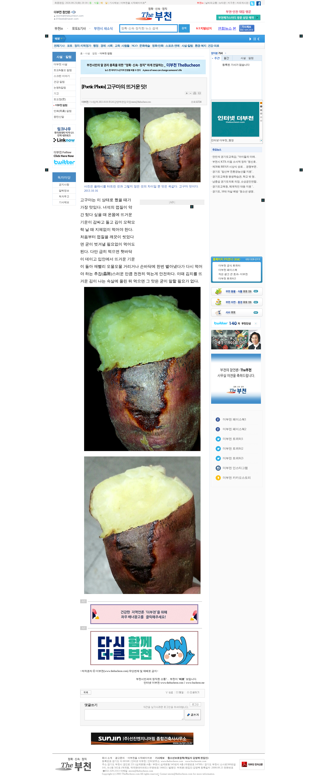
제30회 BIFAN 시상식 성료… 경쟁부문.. (235, 166)
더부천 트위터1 (233, 438)
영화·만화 (157, 45)
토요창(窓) (60, 99)
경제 (103, 45)
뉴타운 (222, 3)
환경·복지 (200, 45)
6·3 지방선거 (204, 28)
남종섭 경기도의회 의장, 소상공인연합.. (235, 181)
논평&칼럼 (60, 87)
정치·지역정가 (82, 45)
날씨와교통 (211, 3)
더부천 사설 (60, 64)
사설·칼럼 (187, 45)
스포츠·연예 (172, 45)
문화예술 (144, 45)
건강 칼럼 (59, 81)
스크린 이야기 (62, 76)
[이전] (258, 39)
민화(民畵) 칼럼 (63, 110)
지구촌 (231, 3)
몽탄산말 (59, 116)
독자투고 (64, 196)
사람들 (125, 45)
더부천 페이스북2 (234, 429)
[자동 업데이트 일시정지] (254, 39)
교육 (117, 45)
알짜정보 (64, 190)
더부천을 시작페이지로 (133, 3)
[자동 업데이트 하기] (250, 39)
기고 (56, 93)
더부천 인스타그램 (235, 468)
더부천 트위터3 (227, 278)
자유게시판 (242, 3)
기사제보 (114, 3)
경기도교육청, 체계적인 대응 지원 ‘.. (233, 186)
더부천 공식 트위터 (229, 265)
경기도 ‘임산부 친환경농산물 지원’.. (233, 171)
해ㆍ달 (104, 3)
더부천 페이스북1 (234, 419)
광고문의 (120, 758)
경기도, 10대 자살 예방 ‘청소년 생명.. (233, 191)
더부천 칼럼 (61, 105)
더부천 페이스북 (227, 269)
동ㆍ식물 (94, 3)
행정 (96, 45)
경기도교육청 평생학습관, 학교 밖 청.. (234, 176)
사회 (110, 45)
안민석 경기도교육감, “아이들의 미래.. (234, 156)
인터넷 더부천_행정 (222, 140)
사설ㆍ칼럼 (247, 58)
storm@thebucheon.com (141, 101)
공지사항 (64, 184)
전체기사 (59, 45)
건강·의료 (213, 45)
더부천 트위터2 (233, 448)
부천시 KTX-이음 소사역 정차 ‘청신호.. (234, 161)
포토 (69, 45)
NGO (134, 45)
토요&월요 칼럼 (63, 70)
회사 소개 (107, 758)
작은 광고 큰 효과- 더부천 (233, 274)
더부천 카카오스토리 (237, 477)
